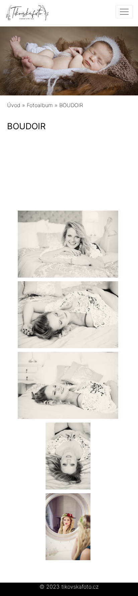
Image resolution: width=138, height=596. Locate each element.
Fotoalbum (40, 105)
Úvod (13, 105)
